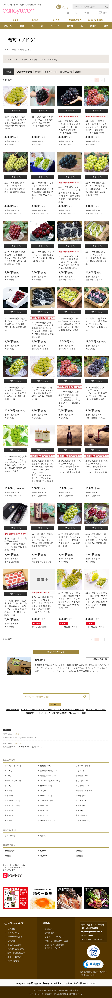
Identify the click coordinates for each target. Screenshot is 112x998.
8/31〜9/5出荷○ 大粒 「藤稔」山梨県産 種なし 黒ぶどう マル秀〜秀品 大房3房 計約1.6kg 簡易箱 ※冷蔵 (69, 126)
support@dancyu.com (91, 931)
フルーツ (8, 25)
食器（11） (9, 795)
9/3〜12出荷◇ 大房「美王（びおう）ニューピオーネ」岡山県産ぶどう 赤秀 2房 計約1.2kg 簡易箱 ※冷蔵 (96, 393)
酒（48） (8, 785)
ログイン (74, 12)
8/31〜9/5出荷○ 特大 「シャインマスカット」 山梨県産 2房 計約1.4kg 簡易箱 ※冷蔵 (15, 187)
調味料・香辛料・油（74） (15, 780)
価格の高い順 (66, 71)
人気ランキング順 (24, 71)
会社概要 (48, 928)
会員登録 (11, 928)
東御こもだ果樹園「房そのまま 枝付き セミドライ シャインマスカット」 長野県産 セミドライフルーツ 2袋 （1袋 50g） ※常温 (43, 604)
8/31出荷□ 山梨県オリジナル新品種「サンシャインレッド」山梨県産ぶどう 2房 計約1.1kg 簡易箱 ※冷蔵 (96, 126)
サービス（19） (46, 795)
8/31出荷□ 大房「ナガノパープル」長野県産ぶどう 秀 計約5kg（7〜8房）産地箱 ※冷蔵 (96, 324)
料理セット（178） (83, 785)
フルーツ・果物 (9, 49)
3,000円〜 (44, 850)
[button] (93, 964)
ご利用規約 (49, 932)
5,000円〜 (80, 850)
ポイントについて (15, 956)
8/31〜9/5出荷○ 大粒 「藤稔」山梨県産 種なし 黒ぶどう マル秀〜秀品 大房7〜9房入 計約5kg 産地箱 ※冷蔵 (69, 262)
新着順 (38, 71)
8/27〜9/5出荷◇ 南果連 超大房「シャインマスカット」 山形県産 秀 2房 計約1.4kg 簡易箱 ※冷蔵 (69, 540)
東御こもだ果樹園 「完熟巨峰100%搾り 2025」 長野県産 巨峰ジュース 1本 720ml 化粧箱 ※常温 (16, 544)
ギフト (15, 19)
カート (106, 12)
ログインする (13, 932)
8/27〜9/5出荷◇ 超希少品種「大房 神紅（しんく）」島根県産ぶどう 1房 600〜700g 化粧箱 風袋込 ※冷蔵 (16, 258)
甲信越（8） (81, 805)
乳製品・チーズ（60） (49, 775)
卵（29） (8, 775)
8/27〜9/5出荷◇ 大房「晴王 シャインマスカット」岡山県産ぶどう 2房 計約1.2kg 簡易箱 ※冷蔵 (16, 122)
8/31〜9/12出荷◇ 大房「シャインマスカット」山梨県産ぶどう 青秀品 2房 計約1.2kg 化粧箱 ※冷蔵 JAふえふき (43, 190)
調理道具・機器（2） (84, 790)
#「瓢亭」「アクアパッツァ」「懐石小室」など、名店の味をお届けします (52, 709)
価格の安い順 (51, 71)
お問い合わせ (13, 960)
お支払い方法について (17, 948)
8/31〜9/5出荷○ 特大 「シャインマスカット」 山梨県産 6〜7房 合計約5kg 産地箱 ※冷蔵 (96, 258)
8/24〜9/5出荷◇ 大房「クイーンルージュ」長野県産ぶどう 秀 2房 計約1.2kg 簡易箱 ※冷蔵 (96, 540)
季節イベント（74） (48, 820)
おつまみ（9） (81, 800)
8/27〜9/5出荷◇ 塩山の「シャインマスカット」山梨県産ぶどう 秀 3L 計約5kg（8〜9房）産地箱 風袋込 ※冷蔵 (69, 324)
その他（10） (81, 795)
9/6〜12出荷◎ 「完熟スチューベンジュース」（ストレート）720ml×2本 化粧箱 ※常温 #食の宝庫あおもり (42, 540)
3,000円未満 (9, 850)
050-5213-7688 (87, 935)
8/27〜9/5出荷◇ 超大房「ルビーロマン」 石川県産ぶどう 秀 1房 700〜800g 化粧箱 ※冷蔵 (16, 324)
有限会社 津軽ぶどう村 (41, 561)
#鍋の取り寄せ (12, 709)
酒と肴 (70, 25)
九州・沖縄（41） (83, 815)
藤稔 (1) (33, 59)
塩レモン (43, 835)
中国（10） (9, 815)
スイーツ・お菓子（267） (50, 780)
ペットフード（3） (83, 820)
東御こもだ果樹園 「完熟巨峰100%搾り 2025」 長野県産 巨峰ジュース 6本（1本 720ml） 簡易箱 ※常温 (69, 466)
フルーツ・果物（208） (85, 765)
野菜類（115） (46, 765)
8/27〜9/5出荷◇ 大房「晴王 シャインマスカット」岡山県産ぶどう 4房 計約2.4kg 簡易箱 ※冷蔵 (43, 393)
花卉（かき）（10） (13, 800)
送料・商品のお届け (16, 952)
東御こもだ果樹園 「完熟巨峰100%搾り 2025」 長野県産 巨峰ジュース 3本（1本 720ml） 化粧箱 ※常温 (97, 466)
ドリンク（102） (82, 780)
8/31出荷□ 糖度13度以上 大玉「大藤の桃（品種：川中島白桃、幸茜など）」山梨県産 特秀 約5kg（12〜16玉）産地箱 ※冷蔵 (16, 607)
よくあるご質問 (14, 944)
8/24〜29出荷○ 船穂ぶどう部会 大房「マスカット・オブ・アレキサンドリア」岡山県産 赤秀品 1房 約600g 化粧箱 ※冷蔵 (97, 600)
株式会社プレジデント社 (85, 983)
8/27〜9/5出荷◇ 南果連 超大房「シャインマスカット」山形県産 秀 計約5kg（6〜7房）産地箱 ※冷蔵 (16, 393)
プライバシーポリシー (54, 936)
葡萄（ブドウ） (26, 49)
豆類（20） (80, 770)
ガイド (90, 12)
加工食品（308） (82, 775)
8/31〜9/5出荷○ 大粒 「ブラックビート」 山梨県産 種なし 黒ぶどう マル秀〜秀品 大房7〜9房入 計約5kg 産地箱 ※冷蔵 (43, 329)
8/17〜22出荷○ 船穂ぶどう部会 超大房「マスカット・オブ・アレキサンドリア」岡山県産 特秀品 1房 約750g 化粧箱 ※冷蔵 (69, 600)
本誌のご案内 (75, 19)
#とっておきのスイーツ (96, 709)
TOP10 (55, 19)
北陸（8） (80, 810)
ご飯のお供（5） (47, 800)
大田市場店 (9, 144)
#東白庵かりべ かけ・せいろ (38, 713)
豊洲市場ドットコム (67, 144)
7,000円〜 (9, 855)
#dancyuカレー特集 (77, 713)
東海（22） (9, 810)
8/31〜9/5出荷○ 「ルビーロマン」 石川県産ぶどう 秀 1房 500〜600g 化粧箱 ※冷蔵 (43, 256)
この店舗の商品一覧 (98, 659)
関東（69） (44, 805)
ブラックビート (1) (48, 59)
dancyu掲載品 (95, 19)
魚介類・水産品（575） (49, 770)
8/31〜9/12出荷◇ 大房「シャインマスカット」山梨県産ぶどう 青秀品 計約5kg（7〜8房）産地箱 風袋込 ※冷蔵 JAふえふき (16, 463)
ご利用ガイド (13, 940)
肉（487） (9, 770)
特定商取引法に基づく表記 (56, 940)
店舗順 (78, 71)
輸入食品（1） (10, 820)
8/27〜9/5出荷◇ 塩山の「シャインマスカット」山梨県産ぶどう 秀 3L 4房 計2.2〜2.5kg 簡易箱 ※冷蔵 (97, 189)
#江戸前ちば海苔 (59, 713)
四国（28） (44, 815)
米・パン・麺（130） (13, 765)
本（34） (44, 790)
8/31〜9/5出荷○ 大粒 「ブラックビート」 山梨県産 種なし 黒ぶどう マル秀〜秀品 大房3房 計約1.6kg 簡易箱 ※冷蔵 (69, 194)
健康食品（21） (46, 785)
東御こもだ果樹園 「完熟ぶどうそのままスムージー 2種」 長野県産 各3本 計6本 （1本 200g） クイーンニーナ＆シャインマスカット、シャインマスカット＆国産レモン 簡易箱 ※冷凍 (43, 472)
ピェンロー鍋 (10, 835)
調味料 (93, 25)
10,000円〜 (44, 855)
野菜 (22, 25)
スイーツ (55, 25)
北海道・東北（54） (13, 805)
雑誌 (106, 25)
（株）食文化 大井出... (96, 417)
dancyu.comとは (15, 936)
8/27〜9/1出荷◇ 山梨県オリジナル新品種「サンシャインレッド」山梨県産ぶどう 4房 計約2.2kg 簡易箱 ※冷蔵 (69, 398)
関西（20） (44, 810)
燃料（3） (9, 790)
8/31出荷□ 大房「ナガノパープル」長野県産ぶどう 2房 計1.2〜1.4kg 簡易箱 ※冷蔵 (42, 121)
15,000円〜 (80, 855)
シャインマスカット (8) (16, 59)
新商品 (35, 19)
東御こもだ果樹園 (39, 495)
